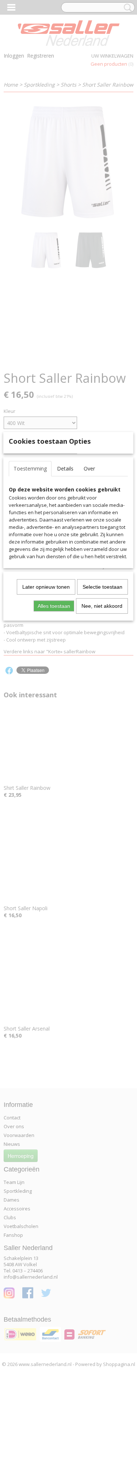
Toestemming (30, 468)
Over (89, 468)
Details (65, 468)
